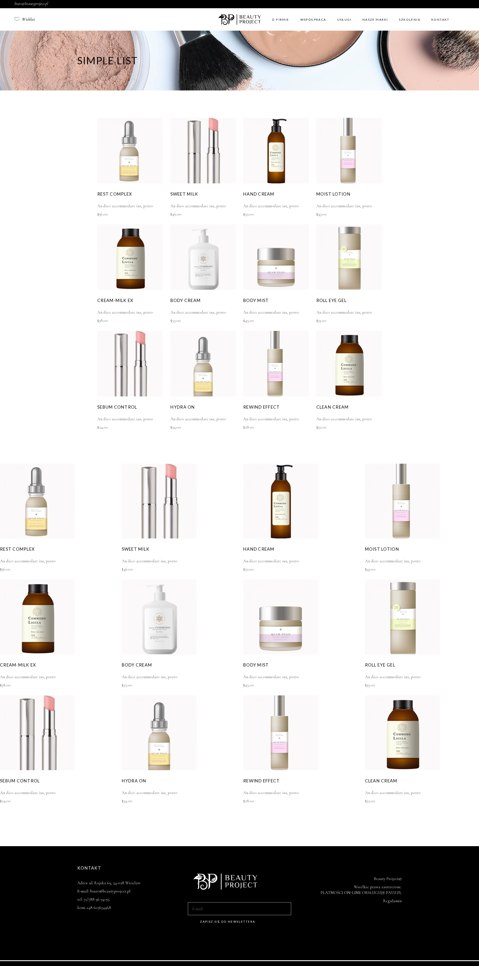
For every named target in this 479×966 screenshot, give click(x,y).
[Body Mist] (276, 288)
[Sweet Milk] (203, 182)
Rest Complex (114, 194)
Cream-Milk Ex (115, 300)
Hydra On (182, 407)
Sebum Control (117, 407)
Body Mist (256, 300)
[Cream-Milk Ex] (130, 288)
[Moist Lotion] (349, 182)
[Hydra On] (203, 395)
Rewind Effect (261, 407)
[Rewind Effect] (276, 395)
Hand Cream (258, 194)
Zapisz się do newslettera (227, 921)
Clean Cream (332, 407)
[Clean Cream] (349, 395)
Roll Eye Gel (331, 300)
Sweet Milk (184, 194)
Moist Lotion (333, 194)
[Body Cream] (203, 288)
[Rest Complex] (130, 182)
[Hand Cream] (276, 182)
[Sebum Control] (130, 395)
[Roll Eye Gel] (349, 288)
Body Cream (185, 300)
